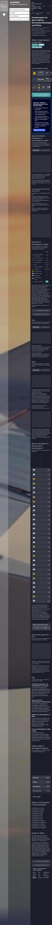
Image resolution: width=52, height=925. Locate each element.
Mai (39, 872)
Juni (39, 874)
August (40, 877)
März (34, 876)
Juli (39, 876)
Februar (35, 874)
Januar (34, 872)
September (46, 872)
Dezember (46, 877)
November (46, 876)
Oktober (45, 874)
